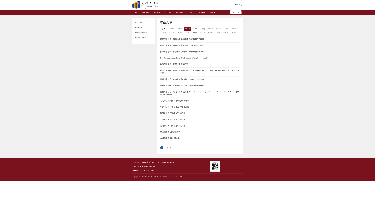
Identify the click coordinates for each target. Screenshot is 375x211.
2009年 (225, 33)
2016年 (171, 33)
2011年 (210, 33)
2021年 (210, 29)
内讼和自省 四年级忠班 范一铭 (172, 126)
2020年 (218, 29)
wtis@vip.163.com (147, 170)
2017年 (164, 33)
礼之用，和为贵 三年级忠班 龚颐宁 (174, 101)
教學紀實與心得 (141, 33)
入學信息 (236, 12)
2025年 (180, 29)
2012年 (202, 33)
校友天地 (179, 12)
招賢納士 (213, 12)
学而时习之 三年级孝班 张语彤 (172, 119)
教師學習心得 (140, 37)
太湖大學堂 (236, 4)
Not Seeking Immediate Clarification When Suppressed (183, 58)
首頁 (136, 12)
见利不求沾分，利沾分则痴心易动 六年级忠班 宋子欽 (182, 86)
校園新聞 (157, 12)
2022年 (203, 29)
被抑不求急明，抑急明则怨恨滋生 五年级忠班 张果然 (182, 52)
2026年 (172, 29)
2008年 (233, 33)
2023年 (195, 29)
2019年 (226, 29)
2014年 (187, 33)
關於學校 (145, 12)
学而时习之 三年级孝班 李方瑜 (172, 113)
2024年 (187, 29)
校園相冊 (202, 12)
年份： (164, 29)
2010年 (218, 33)
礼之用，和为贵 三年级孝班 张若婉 (174, 107)
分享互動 (191, 12)
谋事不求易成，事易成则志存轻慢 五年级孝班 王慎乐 (182, 45)
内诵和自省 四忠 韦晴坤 (170, 132)
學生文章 (138, 23)
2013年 (195, 33)
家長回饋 (138, 28)
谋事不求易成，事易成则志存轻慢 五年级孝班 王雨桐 (182, 39)
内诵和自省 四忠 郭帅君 (170, 138)
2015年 (179, 33)
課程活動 (168, 12)
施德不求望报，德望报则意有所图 (174, 64)
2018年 (234, 29)
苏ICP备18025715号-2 (177, 176)
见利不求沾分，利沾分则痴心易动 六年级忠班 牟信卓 (182, 79)
